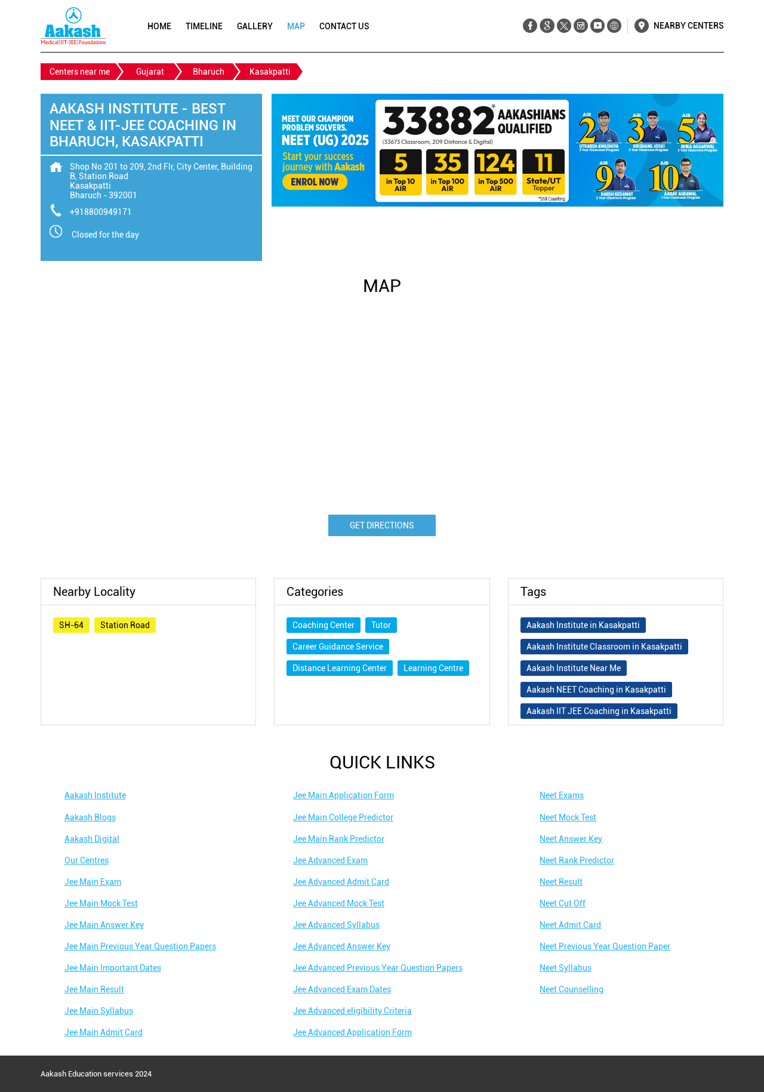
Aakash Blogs (90, 817)
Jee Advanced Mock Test (338, 903)
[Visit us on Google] (547, 26)
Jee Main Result (94, 989)
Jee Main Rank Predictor (338, 839)
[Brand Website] (613, 26)
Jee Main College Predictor (343, 817)
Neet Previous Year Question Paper (605, 946)
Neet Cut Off (563, 903)
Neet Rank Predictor (577, 860)
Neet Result (561, 882)
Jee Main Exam (92, 882)
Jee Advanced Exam (330, 860)
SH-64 (71, 625)
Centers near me (80, 71)
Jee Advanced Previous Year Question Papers (378, 968)
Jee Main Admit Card (103, 1032)
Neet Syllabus (566, 968)
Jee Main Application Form (343, 795)
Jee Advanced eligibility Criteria (352, 1011)
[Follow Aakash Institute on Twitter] (563, 26)
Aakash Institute (95, 795)
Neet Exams (562, 795)
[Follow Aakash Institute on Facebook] (530, 26)
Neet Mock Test (568, 817)
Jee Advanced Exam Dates (342, 989)
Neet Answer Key (571, 839)
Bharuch (208, 71)
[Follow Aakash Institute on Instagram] (580, 26)
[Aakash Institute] (73, 26)
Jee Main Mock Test (101, 903)
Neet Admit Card (570, 925)
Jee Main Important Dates (112, 968)
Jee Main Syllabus (98, 1011)
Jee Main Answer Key (104, 925)
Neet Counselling (571, 989)
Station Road (125, 625)
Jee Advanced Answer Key (341, 946)
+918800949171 (101, 212)
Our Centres (86, 860)
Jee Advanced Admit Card (341, 882)
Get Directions (382, 525)
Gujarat (150, 71)
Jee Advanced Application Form (352, 1032)
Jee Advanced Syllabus (336, 925)
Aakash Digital (91, 839)
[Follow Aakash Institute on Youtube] (597, 26)
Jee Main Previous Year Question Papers (140, 946)
